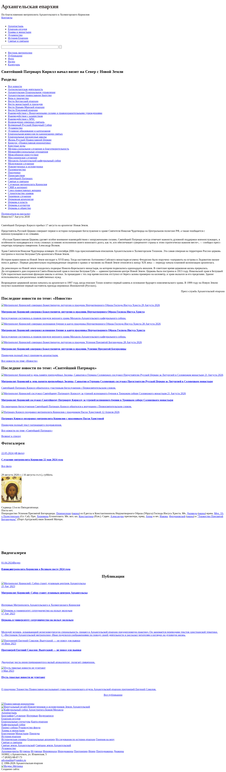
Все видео (7, 569)
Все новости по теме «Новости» (19, 361)
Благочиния (8, 733)
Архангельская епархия (29, 6)
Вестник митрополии (20, 52)
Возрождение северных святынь (26, 122)
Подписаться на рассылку (15, 213)
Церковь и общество (19, 208)
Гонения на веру (105, 739)
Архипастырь (15, 26)
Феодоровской (177, 516)
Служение (20, 715)
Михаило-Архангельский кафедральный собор (34, 160)
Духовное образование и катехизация (29, 131)
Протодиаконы (104, 751)
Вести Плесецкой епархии (23, 110)
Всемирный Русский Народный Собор (30, 125)
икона (75, 513)
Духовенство (15, 35)
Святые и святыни (18, 41)
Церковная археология (20, 199)
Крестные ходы (16, 145)
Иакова (164, 516)
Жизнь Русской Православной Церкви (29, 139)
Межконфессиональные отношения (28, 151)
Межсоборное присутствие (23, 154)
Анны (149, 516)
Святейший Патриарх (20, 178)
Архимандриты (10, 751)
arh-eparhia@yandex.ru (13, 760)
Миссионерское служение (22, 157)
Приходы (34, 733)
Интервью (32, 715)
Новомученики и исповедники (25, 166)
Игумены (25, 751)
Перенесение (63, 513)
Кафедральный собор (13, 724)
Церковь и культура (19, 205)
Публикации (15, 55)
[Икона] (11, 501)
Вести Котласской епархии (23, 101)
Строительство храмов (21, 193)
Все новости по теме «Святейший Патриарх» (27, 430)
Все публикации (113, 694)
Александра (117, 516)
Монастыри (22, 733)
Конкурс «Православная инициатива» (29, 142)
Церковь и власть (17, 202)
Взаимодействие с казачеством (25, 116)
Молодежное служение (21, 163)
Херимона (42, 516)
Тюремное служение (19, 196)
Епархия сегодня (17, 29)
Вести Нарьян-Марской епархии (26, 107)
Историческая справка (14, 739)
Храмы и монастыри (19, 32)
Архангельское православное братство (30, 95)
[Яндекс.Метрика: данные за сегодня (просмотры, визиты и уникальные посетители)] (12, 766)
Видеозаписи (46, 715)
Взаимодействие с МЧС (21, 119)
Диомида (192, 513)
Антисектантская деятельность (25, 89)
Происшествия (16, 175)
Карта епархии (39, 721)
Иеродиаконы (65, 751)
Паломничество (17, 169)
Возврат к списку (11, 436)
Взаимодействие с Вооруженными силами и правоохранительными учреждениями (55, 113)
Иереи (91, 751)
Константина (86, 516)
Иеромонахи (50, 751)
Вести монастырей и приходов (25, 104)
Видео (11, 61)
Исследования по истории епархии (75, 739)
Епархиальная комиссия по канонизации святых (35, 133)
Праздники (14, 172)
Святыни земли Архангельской (53, 745)
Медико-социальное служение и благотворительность (38, 148)
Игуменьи (36, 751)
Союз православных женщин (24, 190)
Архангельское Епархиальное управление (31, 92)
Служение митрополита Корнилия (27, 184)
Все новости (15, 86)
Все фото (6, 466)
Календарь (14, 64)
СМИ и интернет (17, 187)
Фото (11, 58)
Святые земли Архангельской (18, 745)
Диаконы (119, 751)
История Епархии (18, 38)
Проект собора (9, 727)
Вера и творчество (18, 98)
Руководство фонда (29, 727)
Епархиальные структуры (15, 721)
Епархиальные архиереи (41, 739)
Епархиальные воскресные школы (27, 136)
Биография (7, 715)
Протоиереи (81, 751)
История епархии (11, 736)
